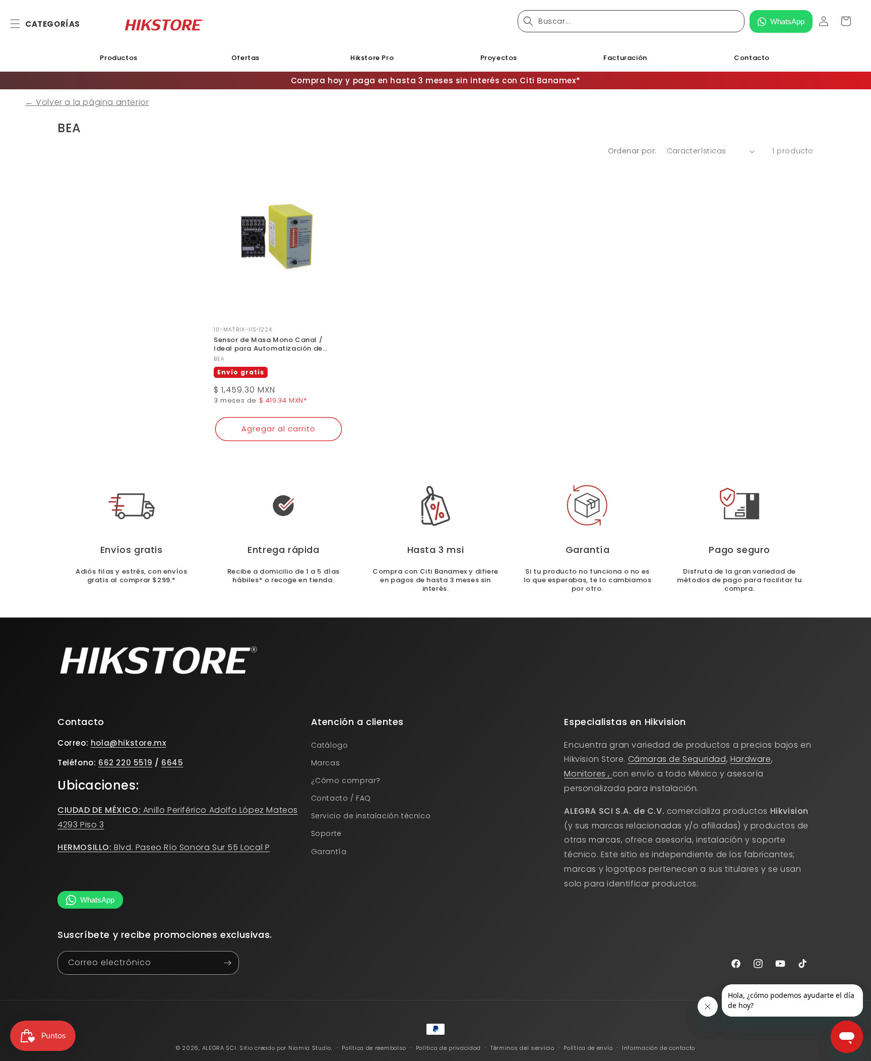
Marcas (325, 763)
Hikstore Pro (372, 58)
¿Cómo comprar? (346, 780)
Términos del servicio (522, 1047)
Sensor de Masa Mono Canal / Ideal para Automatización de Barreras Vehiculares (268, 344)
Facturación (625, 58)
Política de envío (588, 1047)
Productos (118, 58)
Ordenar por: (632, 151)
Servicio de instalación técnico (371, 816)
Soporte (326, 833)
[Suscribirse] (227, 963)
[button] (21, 24)
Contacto (752, 58)
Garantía (329, 852)
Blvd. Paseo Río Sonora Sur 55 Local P (163, 847)
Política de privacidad (448, 1047)
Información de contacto (658, 1047)
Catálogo (329, 745)
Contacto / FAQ (341, 798)
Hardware (750, 759)
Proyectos (498, 58)
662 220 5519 (125, 762)
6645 (172, 762)
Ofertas (245, 58)
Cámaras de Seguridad (677, 759)
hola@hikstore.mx (128, 742)
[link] (435, 505)
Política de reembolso (374, 1047)
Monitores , (588, 773)
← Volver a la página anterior (87, 102)
